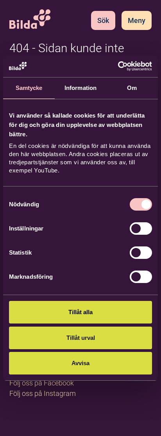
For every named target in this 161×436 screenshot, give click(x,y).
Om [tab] (132, 87)
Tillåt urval (80, 337)
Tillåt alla (80, 312)
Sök (103, 20)
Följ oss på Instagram (42, 393)
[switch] (141, 228)
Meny (136, 20)
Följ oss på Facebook (41, 383)
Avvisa (80, 363)
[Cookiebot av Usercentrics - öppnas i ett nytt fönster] (118, 66)
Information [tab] (80, 87)
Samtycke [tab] (29, 87)
